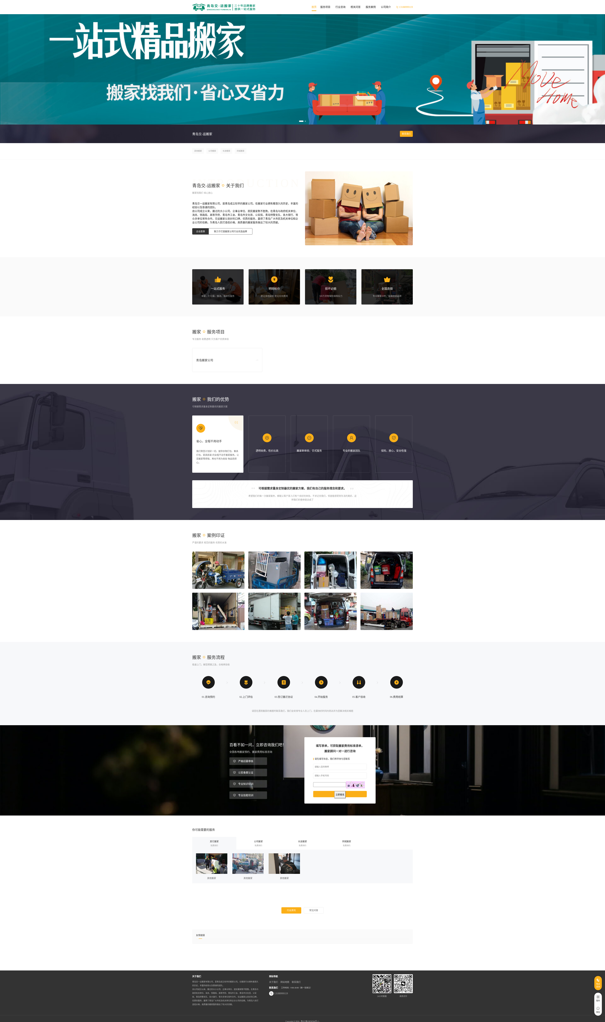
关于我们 (273, 982)
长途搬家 (226, 151)
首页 (314, 7)
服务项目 (325, 7)
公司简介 (386, 7)
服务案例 (371, 7)
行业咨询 (340, 7)
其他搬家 (198, 151)
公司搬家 (212, 151)
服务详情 (211, 864)
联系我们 (406, 134)
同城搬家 (240, 151)
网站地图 (284, 982)
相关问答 (356, 7)
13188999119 (281, 993)
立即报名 (340, 794)
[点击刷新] (355, 784)
